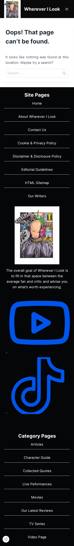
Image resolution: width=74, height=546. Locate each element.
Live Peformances (37, 484)
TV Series (37, 524)
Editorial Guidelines (37, 169)
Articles (37, 444)
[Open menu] (67, 9)
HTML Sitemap (37, 183)
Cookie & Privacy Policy (37, 143)
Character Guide (37, 458)
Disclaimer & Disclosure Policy (37, 156)
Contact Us (37, 130)
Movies (37, 497)
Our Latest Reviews (37, 511)
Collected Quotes (37, 471)
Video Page (37, 537)
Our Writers (37, 196)
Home (37, 103)
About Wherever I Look (37, 117)
